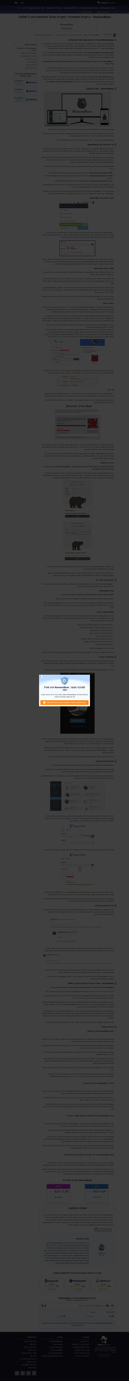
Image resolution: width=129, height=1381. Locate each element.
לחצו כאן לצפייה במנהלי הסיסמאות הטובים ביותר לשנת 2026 (66, 702)
